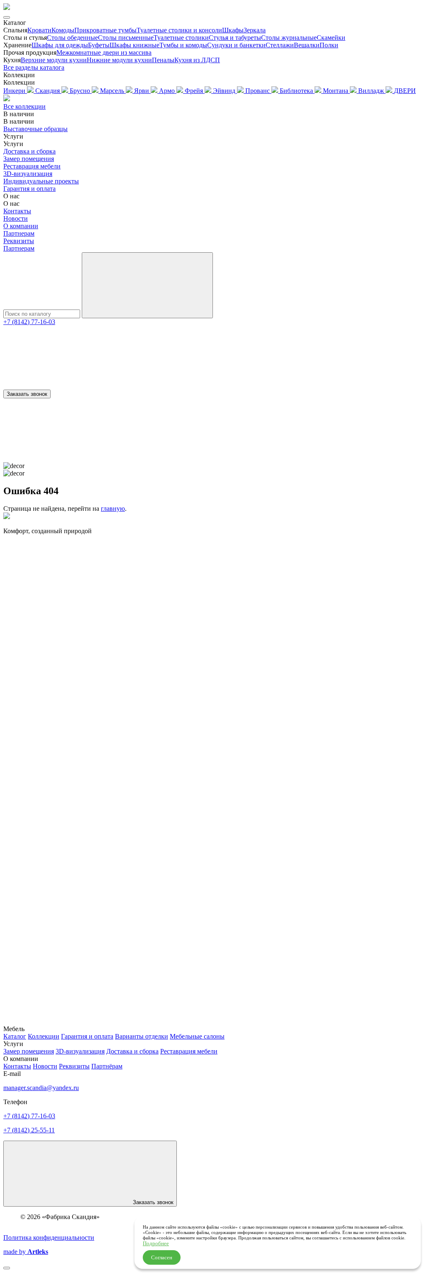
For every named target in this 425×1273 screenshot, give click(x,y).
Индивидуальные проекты (41, 181)
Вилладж (372, 90)
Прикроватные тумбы (105, 30)
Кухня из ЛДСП (197, 59)
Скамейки (331, 37)
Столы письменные (126, 37)
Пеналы (163, 59)
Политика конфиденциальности (48, 1237)
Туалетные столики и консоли (179, 30)
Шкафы (233, 30)
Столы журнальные (289, 37)
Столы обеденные (72, 37)
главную (113, 508)
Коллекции (43, 1036)
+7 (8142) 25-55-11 (29, 1130)
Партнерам (18, 233)
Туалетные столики (181, 37)
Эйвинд (225, 90)
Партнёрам (106, 1066)
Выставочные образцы (35, 128)
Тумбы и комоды (183, 45)
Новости (15, 218)
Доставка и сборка (29, 151)
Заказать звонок (27, 394)
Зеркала (255, 30)
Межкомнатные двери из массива (103, 52)
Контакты (17, 211)
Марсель (113, 90)
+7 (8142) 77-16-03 (29, 321)
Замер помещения (28, 158)
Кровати (39, 30)
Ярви (142, 90)
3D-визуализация (27, 173)
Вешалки (307, 45)
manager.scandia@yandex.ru (41, 1087)
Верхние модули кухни (54, 59)
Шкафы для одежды (60, 45)
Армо (167, 90)
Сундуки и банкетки (236, 45)
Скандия (48, 90)
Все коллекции (24, 106)
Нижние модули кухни (119, 59)
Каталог (14, 1036)
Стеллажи (280, 45)
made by (25, 1251)
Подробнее (156, 1243)
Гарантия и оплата (29, 188)
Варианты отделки (141, 1036)
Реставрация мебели (32, 166)
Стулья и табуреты (235, 37)
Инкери (15, 90)
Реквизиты (18, 240)
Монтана (336, 90)
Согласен (161, 1257)
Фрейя (195, 90)
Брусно (81, 90)
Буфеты (99, 45)
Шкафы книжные (134, 45)
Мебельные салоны (197, 1036)
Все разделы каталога (33, 67)
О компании (20, 225)
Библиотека (297, 90)
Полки (329, 45)
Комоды (62, 30)
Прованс (258, 90)
